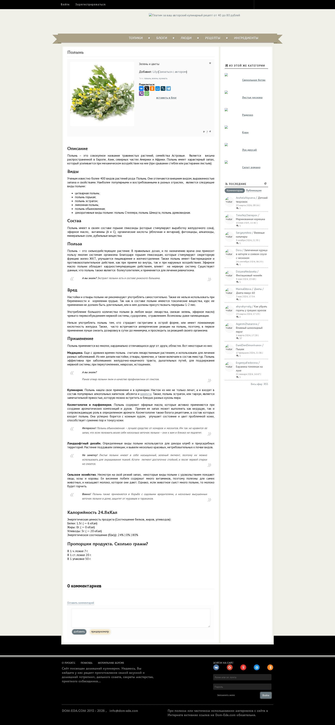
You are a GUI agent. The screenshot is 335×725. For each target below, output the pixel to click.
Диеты (258, 289)
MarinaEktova (243, 289)
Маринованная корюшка (250, 219)
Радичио (247, 115)
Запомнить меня (226, 695)
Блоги (161, 38)
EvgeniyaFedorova (247, 362)
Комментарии (235, 190)
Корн (245, 132)
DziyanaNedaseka (246, 271)
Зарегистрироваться (90, 4)
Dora (239, 250)
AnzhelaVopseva (245, 197)
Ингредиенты (246, 38)
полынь (147, 78)
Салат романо (251, 167)
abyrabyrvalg (243, 306)
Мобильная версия (111, 662)
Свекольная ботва (253, 80)
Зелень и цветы (149, 64)
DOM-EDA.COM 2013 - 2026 (83, 711)
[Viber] (141, 93)
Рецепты (212, 38)
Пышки (240, 349)
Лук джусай (249, 150)
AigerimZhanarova (246, 324)
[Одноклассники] (152, 88)
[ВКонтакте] (141, 88)
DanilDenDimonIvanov (249, 345)
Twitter (266, 4)
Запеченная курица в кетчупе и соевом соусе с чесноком (251, 254)
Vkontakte (273, 4)
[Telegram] (168, 88)
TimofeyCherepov (246, 215)
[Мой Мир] (157, 88)
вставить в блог (166, 97)
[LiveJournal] (163, 88)
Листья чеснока (252, 97)
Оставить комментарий (80, 602)
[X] (146, 88)
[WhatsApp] (146, 93)
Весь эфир (256, 384)
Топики (136, 38)
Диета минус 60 (245, 293)
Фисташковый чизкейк (249, 275)
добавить (79, 631)
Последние (237, 184)
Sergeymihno (243, 232)
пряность (163, 78)
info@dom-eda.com (124, 711)
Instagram (259, 4)
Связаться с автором (172, 72)
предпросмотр (100, 631)
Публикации (254, 190)
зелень (155, 78)
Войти (65, 4)
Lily (155, 72)
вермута (145, 394)
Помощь (86, 662)
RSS (266, 384)
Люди (186, 38)
